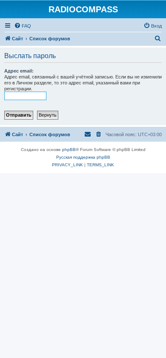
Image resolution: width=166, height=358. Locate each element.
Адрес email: (19, 70)
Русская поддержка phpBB (83, 157)
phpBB (69, 149)
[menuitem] (22, 26)
